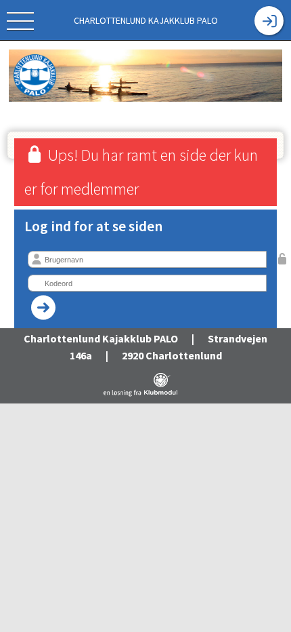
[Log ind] (269, 20)
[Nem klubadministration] (140, 394)
